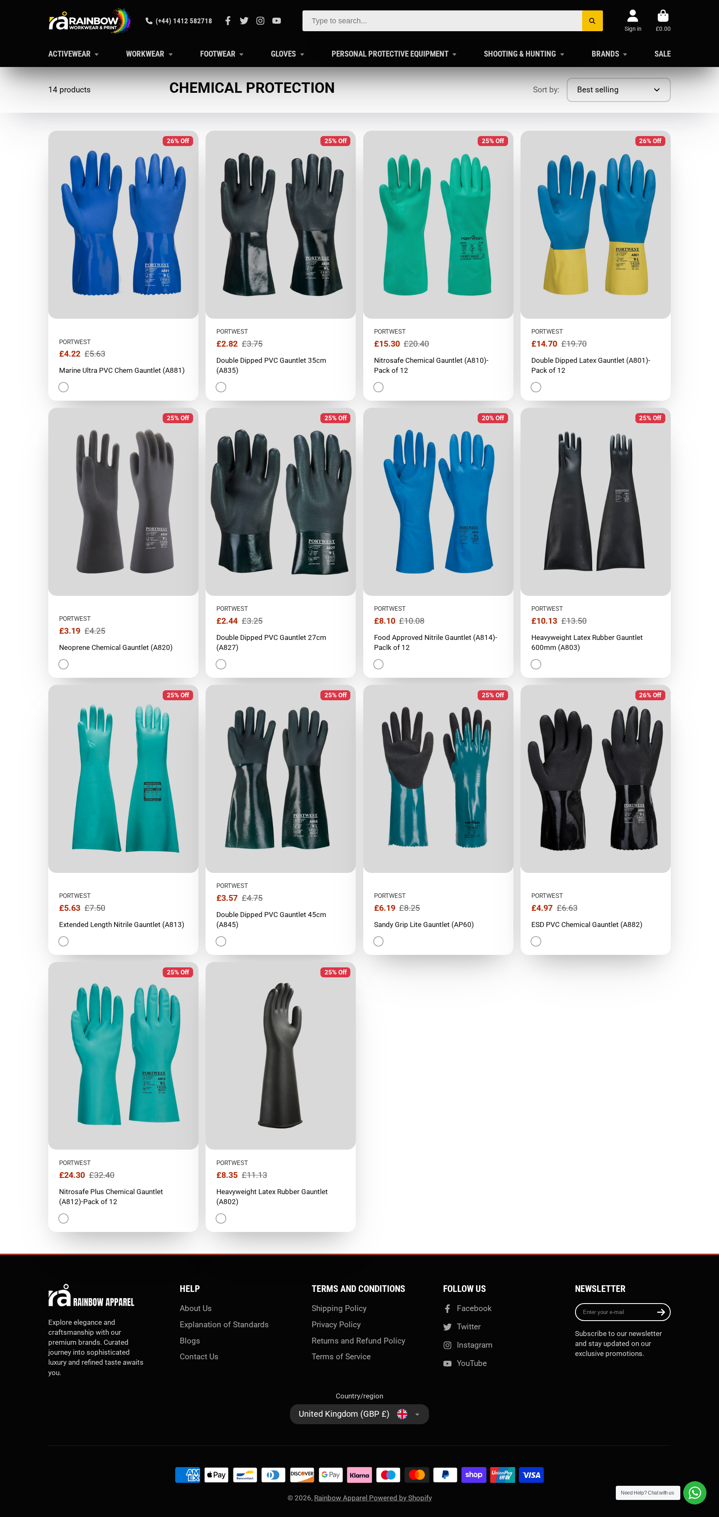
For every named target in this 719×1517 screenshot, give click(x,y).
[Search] (592, 20)
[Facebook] (228, 20)
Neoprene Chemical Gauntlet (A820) (123, 543)
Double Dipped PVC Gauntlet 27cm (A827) (281, 543)
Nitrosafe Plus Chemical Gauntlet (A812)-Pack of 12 (123, 1097)
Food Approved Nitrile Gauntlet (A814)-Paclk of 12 (438, 543)
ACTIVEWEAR (69, 54)
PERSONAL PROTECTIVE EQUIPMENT (390, 54)
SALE (663, 54)
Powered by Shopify (400, 1498)
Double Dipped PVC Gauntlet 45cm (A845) (281, 820)
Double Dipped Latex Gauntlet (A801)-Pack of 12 (596, 266)
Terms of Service (341, 1356)
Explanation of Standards (224, 1324)
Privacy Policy (336, 1324)
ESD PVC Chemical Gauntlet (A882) (596, 820)
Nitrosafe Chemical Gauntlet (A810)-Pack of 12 (438, 266)
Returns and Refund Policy (358, 1341)
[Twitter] (244, 20)
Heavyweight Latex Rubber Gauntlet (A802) (281, 1097)
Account (633, 21)
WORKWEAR (145, 54)
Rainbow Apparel (341, 1498)
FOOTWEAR (218, 54)
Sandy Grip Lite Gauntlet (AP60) (438, 820)
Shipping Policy (339, 1308)
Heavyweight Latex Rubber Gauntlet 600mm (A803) (596, 543)
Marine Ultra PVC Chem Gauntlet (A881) (123, 266)
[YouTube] (276, 20)
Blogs (190, 1341)
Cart (663, 21)
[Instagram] (260, 20)
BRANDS (605, 54)
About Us (196, 1308)
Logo (89, 21)
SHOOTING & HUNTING (520, 54)
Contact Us (199, 1356)
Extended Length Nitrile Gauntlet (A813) (123, 820)
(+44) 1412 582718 (184, 21)
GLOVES (283, 54)
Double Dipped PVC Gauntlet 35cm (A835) (281, 266)
